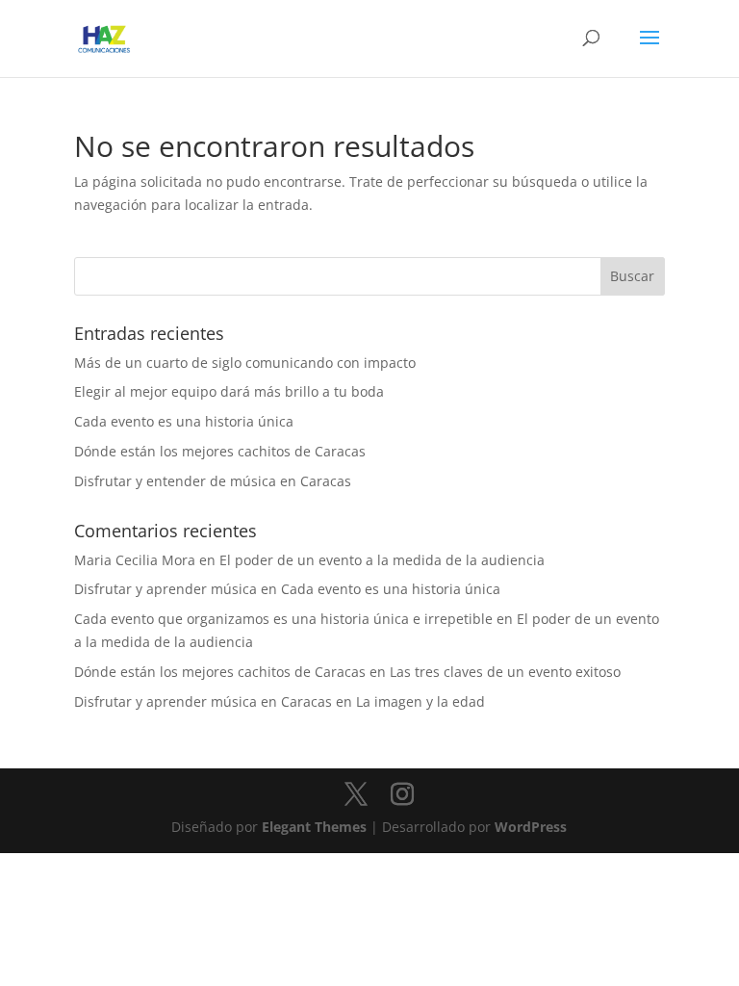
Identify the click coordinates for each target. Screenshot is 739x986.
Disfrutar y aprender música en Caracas (203, 701)
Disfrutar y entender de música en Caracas (212, 481)
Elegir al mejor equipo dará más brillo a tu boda (229, 391)
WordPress (531, 826)
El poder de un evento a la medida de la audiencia (382, 560)
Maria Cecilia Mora (134, 560)
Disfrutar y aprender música (165, 589)
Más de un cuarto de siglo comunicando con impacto (245, 362)
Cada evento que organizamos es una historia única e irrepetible (283, 619)
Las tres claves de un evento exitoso (505, 671)
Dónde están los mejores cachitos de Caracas (220, 451)
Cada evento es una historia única (183, 421)
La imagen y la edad (420, 701)
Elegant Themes (314, 826)
